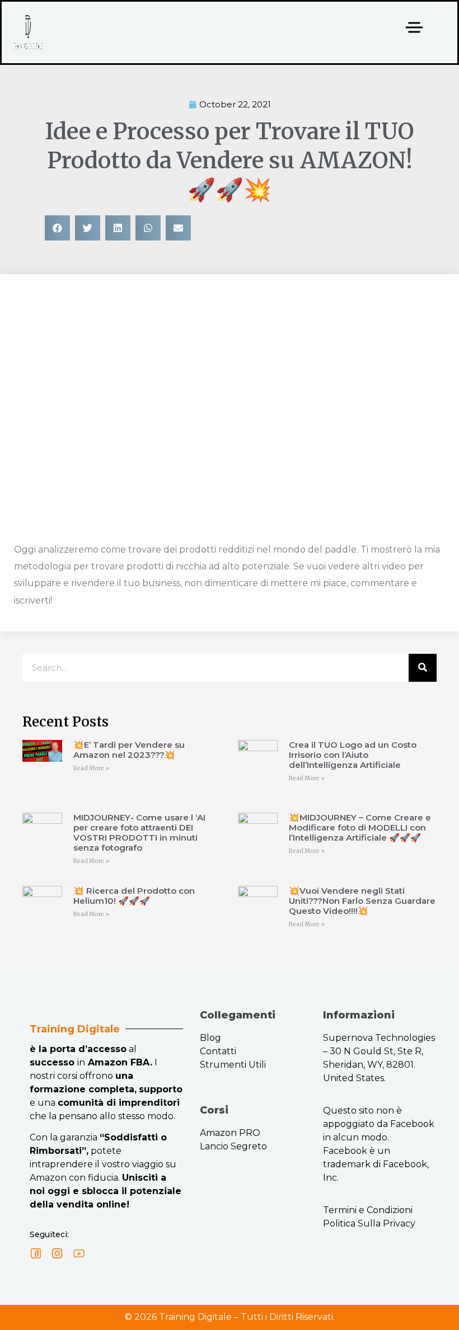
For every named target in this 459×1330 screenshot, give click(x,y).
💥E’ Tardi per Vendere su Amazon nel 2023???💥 (129, 749)
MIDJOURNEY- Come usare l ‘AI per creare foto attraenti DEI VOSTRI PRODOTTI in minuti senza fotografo (139, 832)
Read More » (91, 768)
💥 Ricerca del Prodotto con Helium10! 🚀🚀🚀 (134, 895)
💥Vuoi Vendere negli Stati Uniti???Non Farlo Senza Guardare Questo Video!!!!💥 (362, 900)
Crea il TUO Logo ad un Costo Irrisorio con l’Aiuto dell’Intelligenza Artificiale (352, 754)
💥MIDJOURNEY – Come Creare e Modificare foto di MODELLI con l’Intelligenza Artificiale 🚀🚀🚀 (360, 827)
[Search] (423, 668)
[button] (57, 227)
